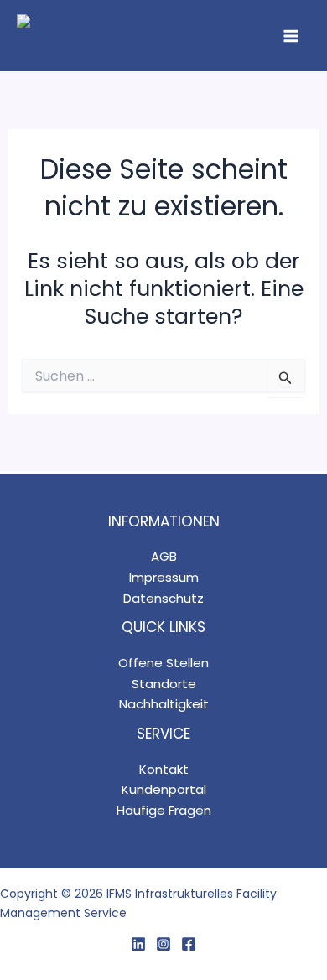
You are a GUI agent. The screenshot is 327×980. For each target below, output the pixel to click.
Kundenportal (164, 789)
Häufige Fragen (164, 810)
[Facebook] (188, 943)
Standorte (164, 683)
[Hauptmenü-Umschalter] (291, 36)
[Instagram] (163, 943)
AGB (164, 556)
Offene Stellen (163, 662)
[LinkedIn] (138, 943)
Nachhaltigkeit (164, 704)
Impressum (164, 577)
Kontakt (164, 769)
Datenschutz (163, 598)
